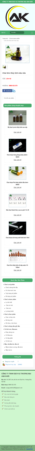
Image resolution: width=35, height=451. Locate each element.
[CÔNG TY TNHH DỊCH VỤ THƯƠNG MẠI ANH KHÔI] (17, 17)
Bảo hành (7, 400)
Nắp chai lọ (9, 350)
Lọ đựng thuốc (10, 311)
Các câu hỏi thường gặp (11, 394)
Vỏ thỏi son (9, 341)
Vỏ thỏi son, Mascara (10, 329)
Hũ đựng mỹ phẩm (11, 296)
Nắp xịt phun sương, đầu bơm (14, 347)
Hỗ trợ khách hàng (8, 391)
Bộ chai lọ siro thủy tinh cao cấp (17, 127)
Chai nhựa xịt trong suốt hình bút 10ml (17, 237)
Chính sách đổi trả (9, 409)
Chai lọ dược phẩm (14, 38)
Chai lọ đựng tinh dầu (12, 287)
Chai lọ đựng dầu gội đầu (12, 326)
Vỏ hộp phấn (9, 338)
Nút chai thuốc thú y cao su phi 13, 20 (17, 210)
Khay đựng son (10, 332)
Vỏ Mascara (9, 335)
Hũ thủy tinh (9, 320)
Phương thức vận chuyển (11, 406)
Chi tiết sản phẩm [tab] (9, 98)
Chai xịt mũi (9, 305)
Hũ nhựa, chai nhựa (11, 323)
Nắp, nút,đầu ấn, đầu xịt (11, 344)
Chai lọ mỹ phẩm (9, 284)
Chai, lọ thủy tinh (10, 317)
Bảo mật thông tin (9, 397)
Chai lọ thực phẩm (10, 314)
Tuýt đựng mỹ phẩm (11, 293)
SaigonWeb (29, 449)
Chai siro (8, 308)
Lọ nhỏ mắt (9, 302)
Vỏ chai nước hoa (11, 290)
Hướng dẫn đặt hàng (10, 403)
